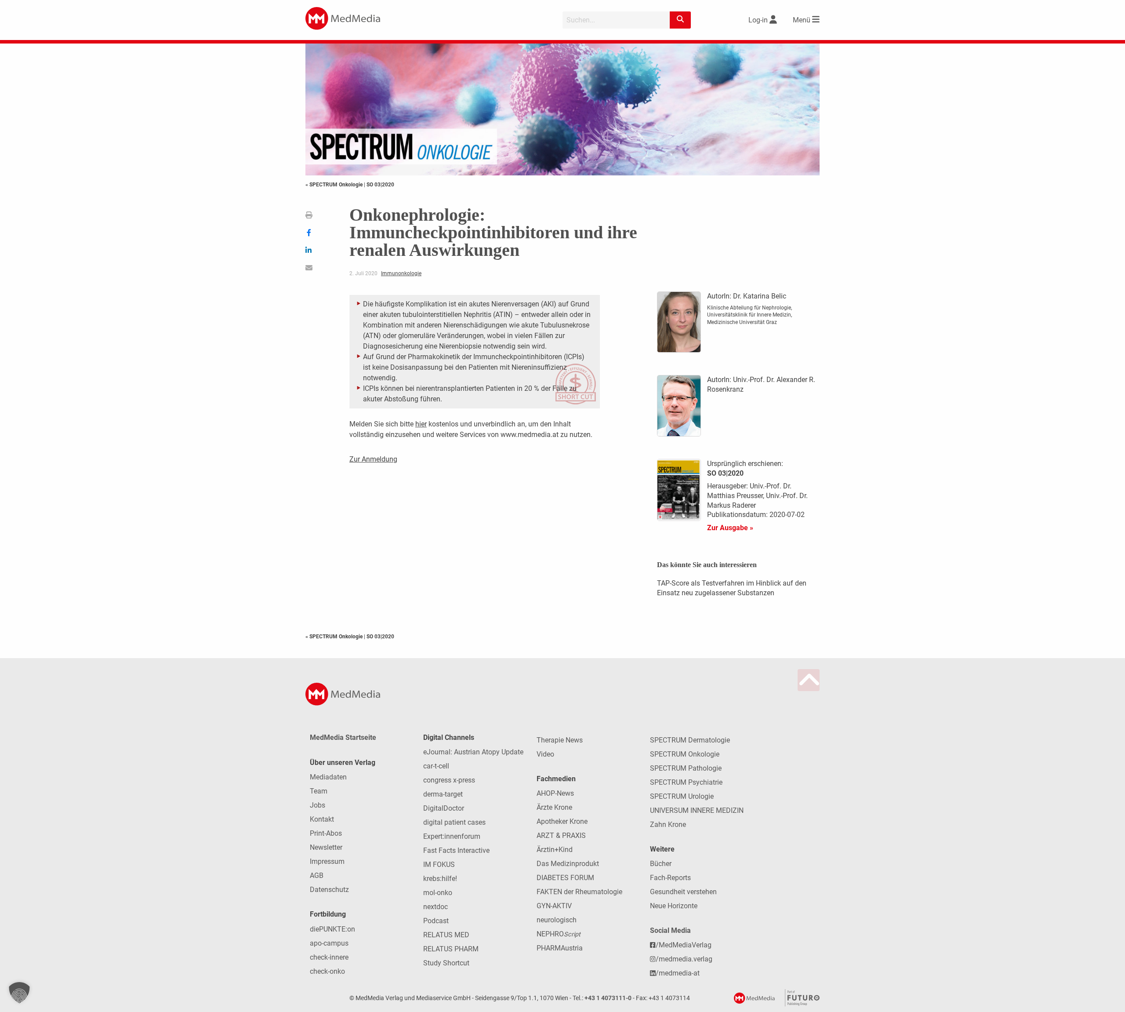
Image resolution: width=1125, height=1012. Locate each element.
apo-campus (329, 943)
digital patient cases (454, 822)
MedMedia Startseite (343, 737)
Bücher (660, 863)
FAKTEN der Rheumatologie (579, 892)
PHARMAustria (560, 948)
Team (318, 791)
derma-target (443, 794)
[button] (19, 992)
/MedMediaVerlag (683, 945)
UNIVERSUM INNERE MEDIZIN (697, 810)
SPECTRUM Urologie (682, 796)
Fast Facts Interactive (456, 850)
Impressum (327, 861)
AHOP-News (555, 793)
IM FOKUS (439, 864)
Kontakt (322, 819)
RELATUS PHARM (451, 949)
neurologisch (557, 920)
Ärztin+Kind (555, 849)
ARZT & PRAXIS (561, 835)
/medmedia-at (678, 973)
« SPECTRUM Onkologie (334, 185)
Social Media (670, 930)
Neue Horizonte (673, 906)
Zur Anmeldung (373, 459)
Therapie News (560, 740)
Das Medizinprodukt (568, 863)
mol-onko (437, 892)
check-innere (329, 957)
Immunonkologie (401, 273)
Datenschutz (329, 889)
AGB (316, 875)
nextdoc (435, 907)
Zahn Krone (668, 824)
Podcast (436, 921)
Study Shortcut (446, 963)
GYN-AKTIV (554, 906)
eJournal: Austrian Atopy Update (473, 752)
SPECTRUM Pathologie (686, 768)
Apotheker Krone (562, 821)
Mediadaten (328, 777)
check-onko (327, 971)
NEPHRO (559, 934)
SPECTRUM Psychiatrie (686, 782)
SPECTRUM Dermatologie (690, 740)
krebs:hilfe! (440, 878)
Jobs (317, 805)
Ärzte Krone (554, 807)
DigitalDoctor (443, 808)
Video (545, 754)
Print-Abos (326, 833)
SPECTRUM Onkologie (684, 754)
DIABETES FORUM (565, 878)
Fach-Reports (670, 878)
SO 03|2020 (380, 185)
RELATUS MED (446, 935)
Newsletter (326, 847)
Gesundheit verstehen (683, 892)
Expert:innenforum (451, 836)
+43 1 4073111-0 (607, 998)
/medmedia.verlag (684, 959)
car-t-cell (436, 766)
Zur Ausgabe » (730, 528)
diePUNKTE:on (332, 929)
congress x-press (449, 780)
